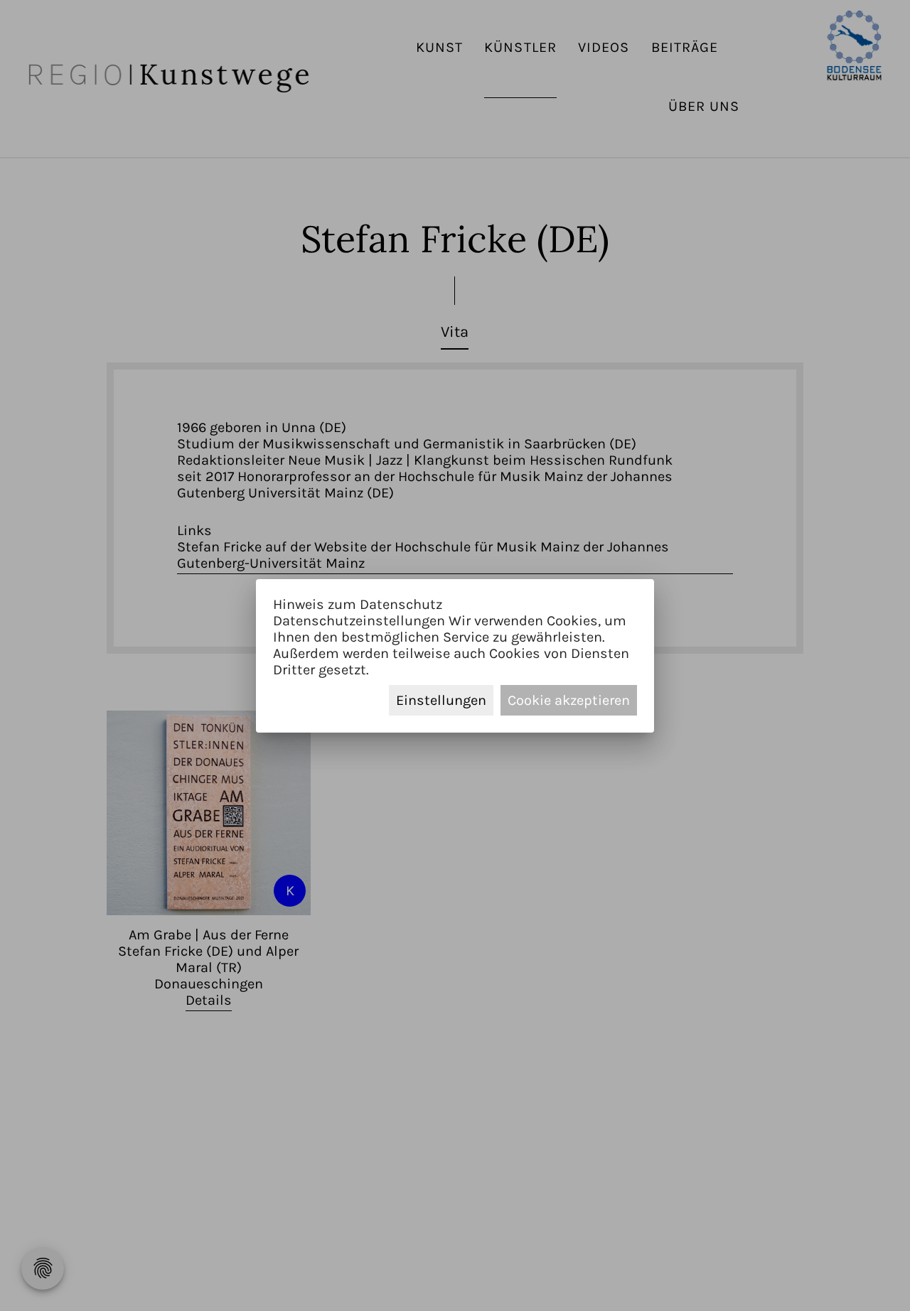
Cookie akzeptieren (569, 700)
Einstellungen (441, 700)
